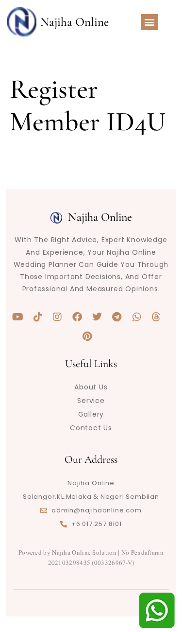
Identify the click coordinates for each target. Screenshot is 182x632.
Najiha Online (74, 22)
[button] (149, 22)
